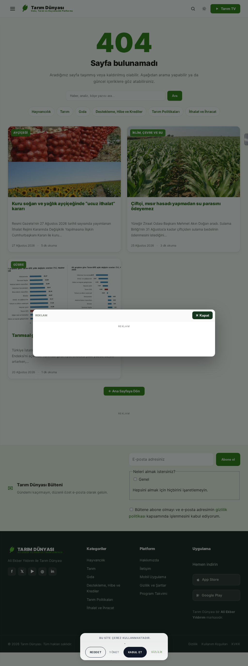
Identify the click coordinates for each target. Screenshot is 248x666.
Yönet (114, 652)
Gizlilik (157, 652)
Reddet (95, 652)
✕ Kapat (202, 315)
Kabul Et (135, 652)
